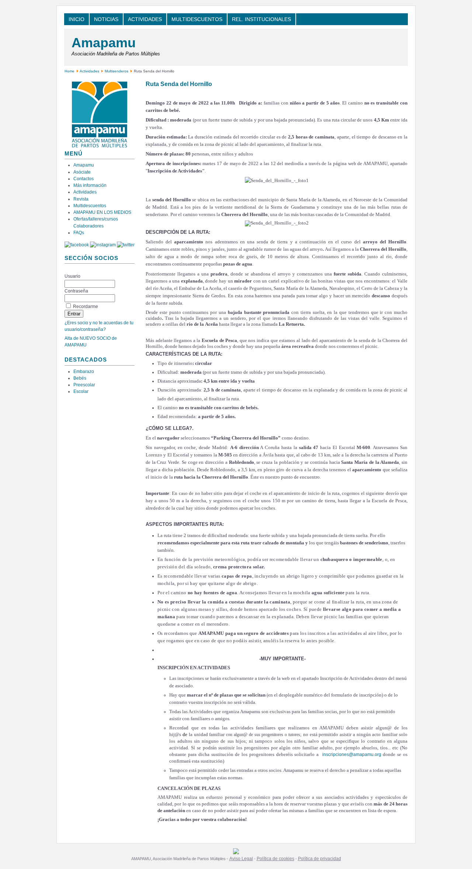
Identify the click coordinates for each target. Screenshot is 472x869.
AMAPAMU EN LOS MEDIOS (102, 212)
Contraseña (76, 291)
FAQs (78, 232)
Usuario (72, 276)
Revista (80, 199)
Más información (90, 185)
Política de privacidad (319, 858)
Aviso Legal (241, 858)
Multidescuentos (89, 205)
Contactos (83, 178)
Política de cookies (275, 858)
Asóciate (82, 172)
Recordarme (85, 306)
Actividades (89, 71)
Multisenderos (116, 71)
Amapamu (104, 42)
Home (69, 71)
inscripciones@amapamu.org (351, 754)
